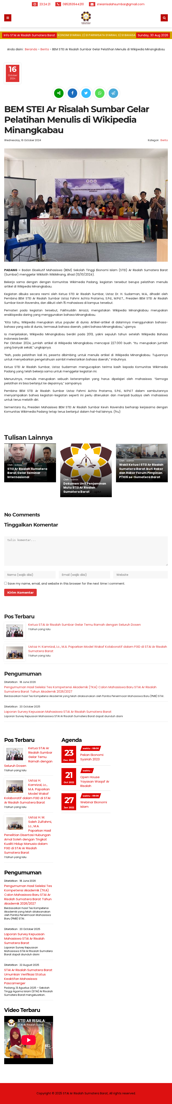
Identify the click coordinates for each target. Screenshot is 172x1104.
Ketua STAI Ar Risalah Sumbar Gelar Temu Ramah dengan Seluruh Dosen (84, 624)
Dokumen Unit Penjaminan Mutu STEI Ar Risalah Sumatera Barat (84, 487)
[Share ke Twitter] (86, 93)
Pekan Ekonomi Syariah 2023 (91, 757)
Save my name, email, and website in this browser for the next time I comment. (66, 583)
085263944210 (73, 4)
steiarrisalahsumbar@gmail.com (121, 4)
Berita (44, 49)
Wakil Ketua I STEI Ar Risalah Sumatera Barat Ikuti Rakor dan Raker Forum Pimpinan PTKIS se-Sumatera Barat (141, 471)
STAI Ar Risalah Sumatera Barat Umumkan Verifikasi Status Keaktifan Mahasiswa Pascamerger (28, 976)
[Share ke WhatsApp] (99, 94)
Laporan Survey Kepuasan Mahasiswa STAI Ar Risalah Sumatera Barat (58, 711)
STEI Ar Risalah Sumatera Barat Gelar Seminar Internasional (27, 473)
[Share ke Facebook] (73, 93)
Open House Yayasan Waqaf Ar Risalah (94, 781)
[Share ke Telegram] (113, 93)
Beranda (31, 49)
